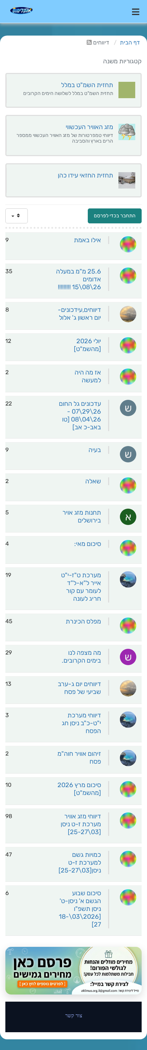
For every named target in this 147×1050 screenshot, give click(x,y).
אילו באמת (87, 240)
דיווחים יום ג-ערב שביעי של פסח (79, 688)
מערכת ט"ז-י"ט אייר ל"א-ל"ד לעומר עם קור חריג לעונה (81, 587)
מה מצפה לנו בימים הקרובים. (81, 656)
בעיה (94, 450)
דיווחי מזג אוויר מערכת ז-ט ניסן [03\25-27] (81, 824)
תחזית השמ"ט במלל (87, 85)
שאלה (93, 481)
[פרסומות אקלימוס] (73, 971)
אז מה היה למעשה (88, 376)
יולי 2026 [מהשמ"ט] (87, 345)
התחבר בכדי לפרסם (115, 216)
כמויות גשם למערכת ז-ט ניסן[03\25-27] (80, 862)
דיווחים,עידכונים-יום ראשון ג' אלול (79, 314)
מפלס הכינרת (83, 621)
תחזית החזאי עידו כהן (85, 175)
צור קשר (73, 1015)
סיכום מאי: (87, 544)
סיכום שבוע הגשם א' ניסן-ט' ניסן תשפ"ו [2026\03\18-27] (80, 908)
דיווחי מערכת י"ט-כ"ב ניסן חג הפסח (81, 723)
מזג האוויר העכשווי (89, 127)
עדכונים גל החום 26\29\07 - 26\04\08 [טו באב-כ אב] (80, 415)
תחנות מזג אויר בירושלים (81, 516)
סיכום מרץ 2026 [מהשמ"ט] (79, 789)
